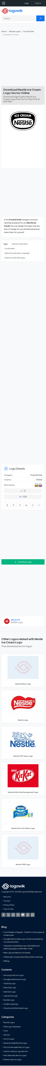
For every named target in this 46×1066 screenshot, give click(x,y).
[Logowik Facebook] (3, 915)
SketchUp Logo (10, 987)
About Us (7, 897)
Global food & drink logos (14, 258)
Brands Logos (15, 31)
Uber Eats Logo (10, 992)
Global (39, 479)
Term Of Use (8, 909)
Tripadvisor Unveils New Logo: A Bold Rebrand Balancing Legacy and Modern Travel (22, 947)
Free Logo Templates (12, 1027)
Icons (6, 1031)
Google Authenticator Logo (15, 979)
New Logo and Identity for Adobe (17, 953)
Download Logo (25, 562)
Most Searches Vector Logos (15, 1055)
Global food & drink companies (17, 253)
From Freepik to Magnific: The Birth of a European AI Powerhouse (24, 933)
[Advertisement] (23, 62)
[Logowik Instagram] (13, 915)
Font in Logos (9, 1039)
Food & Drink (28, 31)
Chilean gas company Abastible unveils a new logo (23, 957)
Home (3, 31)
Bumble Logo (9, 1000)
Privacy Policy (9, 905)
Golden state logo (11, 1004)
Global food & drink (20, 244)
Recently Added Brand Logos (15, 1043)
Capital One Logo (11, 996)
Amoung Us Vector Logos (14, 975)
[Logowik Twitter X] (8, 915)
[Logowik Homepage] (12, 10)
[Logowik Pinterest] (18, 915)
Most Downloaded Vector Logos (17, 1047)
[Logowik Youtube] (23, 915)
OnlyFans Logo (10, 983)
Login (27, 3)
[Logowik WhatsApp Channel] (32, 915)
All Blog (6, 961)
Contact (7, 901)
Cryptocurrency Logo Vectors (16, 1051)
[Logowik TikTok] (28, 915)
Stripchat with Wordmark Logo (16, 1008)
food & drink (9, 248)
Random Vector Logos (13, 1059)
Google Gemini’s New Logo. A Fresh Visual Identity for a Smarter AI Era (23, 940)
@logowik (15, 619)
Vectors (7, 1035)
